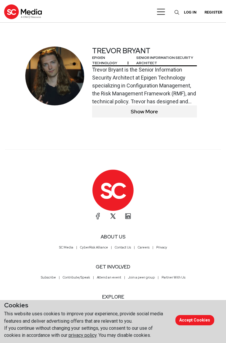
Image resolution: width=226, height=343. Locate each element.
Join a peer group (141, 277)
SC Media (66, 247)
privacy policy (83, 335)
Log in (190, 12)
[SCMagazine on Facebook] (98, 216)
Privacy (161, 247)
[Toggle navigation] (161, 12)
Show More (144, 111)
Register (213, 12)
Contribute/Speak (76, 277)
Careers (143, 247)
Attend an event (109, 277)
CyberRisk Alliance (94, 247)
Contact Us (123, 247)
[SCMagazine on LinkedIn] (128, 216)
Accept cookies (194, 320)
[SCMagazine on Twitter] (113, 216)
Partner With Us (173, 277)
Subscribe (48, 277)
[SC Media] (23, 12)
